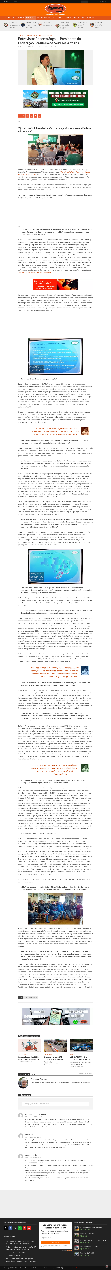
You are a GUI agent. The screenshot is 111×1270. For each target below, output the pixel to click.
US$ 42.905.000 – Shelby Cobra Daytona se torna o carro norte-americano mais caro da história (80, 1060)
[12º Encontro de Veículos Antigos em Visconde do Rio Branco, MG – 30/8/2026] (57, 26)
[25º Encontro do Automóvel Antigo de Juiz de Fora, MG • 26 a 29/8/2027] (5, 25)
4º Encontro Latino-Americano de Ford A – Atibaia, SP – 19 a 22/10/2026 (31, 25)
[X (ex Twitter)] (15, 1228)
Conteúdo (30, 18)
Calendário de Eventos (45, 18)
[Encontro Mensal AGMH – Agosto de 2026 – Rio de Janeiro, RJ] (91, 25)
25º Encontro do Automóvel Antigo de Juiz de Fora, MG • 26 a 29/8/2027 (14, 25)
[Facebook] (10, 1228)
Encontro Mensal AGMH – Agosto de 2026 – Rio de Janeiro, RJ (100, 25)
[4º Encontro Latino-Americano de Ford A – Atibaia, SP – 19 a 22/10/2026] (22, 25)
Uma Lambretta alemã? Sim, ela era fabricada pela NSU (48, 24)
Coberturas (48, 1054)
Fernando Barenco (31, 35)
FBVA (25, 997)
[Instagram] (6, 1228)
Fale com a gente (94, 2)
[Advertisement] (55, 213)
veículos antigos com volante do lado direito (34, 272)
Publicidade (103, 2)
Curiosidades (22, 1054)
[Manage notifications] (107, 1266)
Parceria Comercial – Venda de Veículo (80, 18)
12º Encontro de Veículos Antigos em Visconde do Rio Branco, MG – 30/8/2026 (65, 25)
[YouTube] (29, 1228)
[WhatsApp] (20, 1228)
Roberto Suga (33, 997)
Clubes (60, 18)
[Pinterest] (24, 1228)
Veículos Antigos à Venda (14, 18)
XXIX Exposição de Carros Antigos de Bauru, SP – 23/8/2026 (82, 25)
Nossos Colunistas (45, 35)
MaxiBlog (73, 1054)
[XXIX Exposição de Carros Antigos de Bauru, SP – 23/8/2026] (74, 25)
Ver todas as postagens (85, 1073)
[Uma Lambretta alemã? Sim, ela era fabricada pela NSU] (40, 24)
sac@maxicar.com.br (80, 1268)
